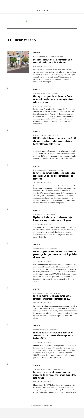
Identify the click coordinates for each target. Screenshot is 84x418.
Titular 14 (60, 170)
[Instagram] (41, 3)
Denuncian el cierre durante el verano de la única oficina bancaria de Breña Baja (52, 61)
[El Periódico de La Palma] (42, 21)
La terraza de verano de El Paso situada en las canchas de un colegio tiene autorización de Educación (54, 175)
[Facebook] (38, 3)
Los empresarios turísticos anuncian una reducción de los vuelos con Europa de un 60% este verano (54, 374)
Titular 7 (60, 57)
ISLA (49, 93)
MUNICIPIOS (52, 57)
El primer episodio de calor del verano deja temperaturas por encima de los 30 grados (52, 218)
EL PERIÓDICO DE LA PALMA (43, 66)
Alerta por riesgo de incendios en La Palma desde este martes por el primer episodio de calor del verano (53, 99)
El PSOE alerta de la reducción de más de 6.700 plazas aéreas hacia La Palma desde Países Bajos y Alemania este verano (54, 140)
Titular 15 (54, 93)
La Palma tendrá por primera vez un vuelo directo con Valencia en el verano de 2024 (52, 297)
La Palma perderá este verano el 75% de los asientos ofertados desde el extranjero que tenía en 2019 (53, 335)
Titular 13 (53, 248)
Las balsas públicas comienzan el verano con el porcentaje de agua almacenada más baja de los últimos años (55, 254)
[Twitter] (44, 3)
